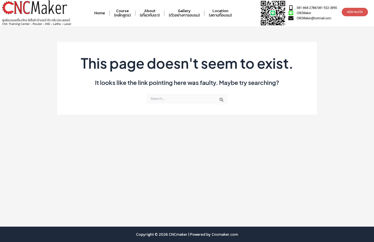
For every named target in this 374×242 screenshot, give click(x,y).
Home (99, 13)
